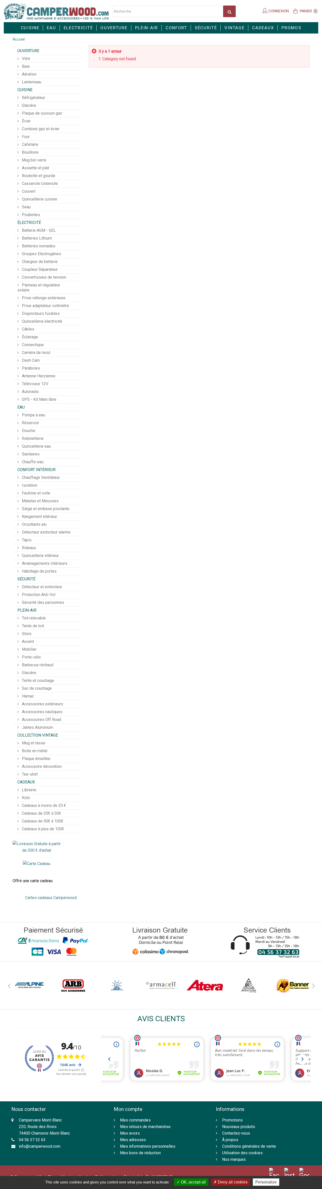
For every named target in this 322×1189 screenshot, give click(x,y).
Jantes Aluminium (37, 727)
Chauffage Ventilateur (40, 477)
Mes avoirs (130, 1133)
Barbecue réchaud (37, 665)
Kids (25, 797)
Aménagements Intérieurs (44, 563)
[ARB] (73, 985)
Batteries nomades (38, 246)
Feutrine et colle (35, 493)
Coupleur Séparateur (39, 269)
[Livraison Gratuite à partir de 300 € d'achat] (37, 846)
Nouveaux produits (238, 1126)
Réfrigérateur (33, 97)
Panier (308, 11)
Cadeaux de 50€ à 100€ (42, 821)
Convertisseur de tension (43, 277)
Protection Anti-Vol (38, 594)
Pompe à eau (33, 415)
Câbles (27, 329)
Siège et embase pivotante (45, 508)
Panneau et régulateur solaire (38, 287)
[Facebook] (274, 1173)
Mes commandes (135, 1120)
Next (313, 985)
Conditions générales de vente (249, 1146)
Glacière (28, 105)
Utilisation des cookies (242, 1152)
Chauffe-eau (32, 461)
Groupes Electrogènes (41, 253)
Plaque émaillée (35, 758)
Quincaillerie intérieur (40, 555)
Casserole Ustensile (39, 183)
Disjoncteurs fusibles (40, 313)
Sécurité (206, 27)
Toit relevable (33, 618)
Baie (25, 66)
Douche (28, 430)
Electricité (78, 27)
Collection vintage (37, 735)
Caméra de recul (35, 352)
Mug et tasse (33, 743)
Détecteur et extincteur (41, 586)
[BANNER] (292, 985)
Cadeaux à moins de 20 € (43, 805)
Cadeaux (263, 27)
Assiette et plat (35, 168)
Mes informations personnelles (147, 1146)
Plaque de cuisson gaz (41, 113)
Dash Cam (30, 360)
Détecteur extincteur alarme (45, 532)
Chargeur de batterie (39, 261)
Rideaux (28, 547)
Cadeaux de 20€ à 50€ (41, 813)
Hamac (27, 696)
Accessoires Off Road (41, 719)
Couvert (28, 191)
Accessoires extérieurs (42, 704)
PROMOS (291, 27)
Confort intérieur (36, 469)
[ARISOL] (117, 985)
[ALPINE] (29, 985)
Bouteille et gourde (38, 175)
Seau (26, 207)
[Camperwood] (56, 11)
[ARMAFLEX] (161, 985)
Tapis (26, 540)
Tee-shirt (29, 774)
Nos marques (234, 1159)
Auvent (27, 641)
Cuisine (30, 27)
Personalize (266, 1182)
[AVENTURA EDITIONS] (248, 985)
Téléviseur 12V (34, 383)
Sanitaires (30, 454)
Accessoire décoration (41, 766)
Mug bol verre (33, 160)
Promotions (232, 1120)
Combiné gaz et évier (40, 128)
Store (26, 633)
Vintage (234, 27)
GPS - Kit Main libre (38, 399)
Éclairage (29, 337)
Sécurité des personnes (42, 602)
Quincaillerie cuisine (39, 199)
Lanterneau (31, 82)
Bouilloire (29, 152)
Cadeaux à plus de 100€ (42, 829)
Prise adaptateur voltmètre (45, 305)
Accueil (19, 39)
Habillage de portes (39, 571)
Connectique (32, 344)
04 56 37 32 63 (32, 1139)
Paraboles (30, 368)
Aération (28, 74)
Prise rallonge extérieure (43, 297)
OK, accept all (193, 1182)
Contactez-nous (236, 1133)
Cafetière (29, 144)
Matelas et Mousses (40, 501)
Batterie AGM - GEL (38, 230)
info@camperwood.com (39, 1146)
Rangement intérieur (39, 516)
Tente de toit (32, 625)
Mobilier (28, 649)
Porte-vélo (31, 657)
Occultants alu (34, 524)
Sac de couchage (36, 688)
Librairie (28, 789)
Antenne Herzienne (38, 376)
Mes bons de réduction (140, 1152)
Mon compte (128, 1109)
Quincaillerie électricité (41, 321)
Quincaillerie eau (36, 446)
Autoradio (30, 391)
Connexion (278, 11)
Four (25, 136)
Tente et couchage (37, 680)
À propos (230, 1139)
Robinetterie (32, 438)
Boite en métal (34, 750)
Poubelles (30, 214)
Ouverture (113, 27)
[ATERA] (205, 985)
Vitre (25, 58)
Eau (51, 27)
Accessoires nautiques (41, 711)
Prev (9, 985)
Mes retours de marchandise (145, 1126)
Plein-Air (146, 27)
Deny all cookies (232, 1182)
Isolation (29, 485)
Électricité (29, 222)
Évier (26, 121)
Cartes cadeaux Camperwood (51, 897)
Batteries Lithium (36, 238)
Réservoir (30, 422)
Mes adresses (133, 1139)
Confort (176, 27)
